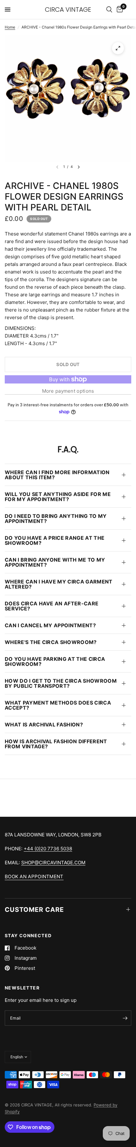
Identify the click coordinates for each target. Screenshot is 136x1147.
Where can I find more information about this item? (57, 474)
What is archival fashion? (44, 724)
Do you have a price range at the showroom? (54, 540)
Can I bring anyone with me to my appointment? (55, 562)
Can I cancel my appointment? (50, 625)
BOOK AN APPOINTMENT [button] (34, 876)
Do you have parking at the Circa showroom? (55, 661)
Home (10, 27)
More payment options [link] (68, 391)
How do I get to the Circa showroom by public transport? (61, 683)
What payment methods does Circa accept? (58, 705)
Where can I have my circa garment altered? (59, 584)
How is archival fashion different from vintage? (56, 744)
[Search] (109, 9)
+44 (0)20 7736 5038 (48, 849)
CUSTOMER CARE (34, 909)
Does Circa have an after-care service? (51, 606)
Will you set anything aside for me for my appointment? (58, 496)
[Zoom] (118, 48)
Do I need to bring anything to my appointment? (56, 518)
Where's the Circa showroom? (51, 642)
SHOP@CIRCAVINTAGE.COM (53, 863)
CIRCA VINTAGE (68, 9)
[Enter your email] (125, 1018)
